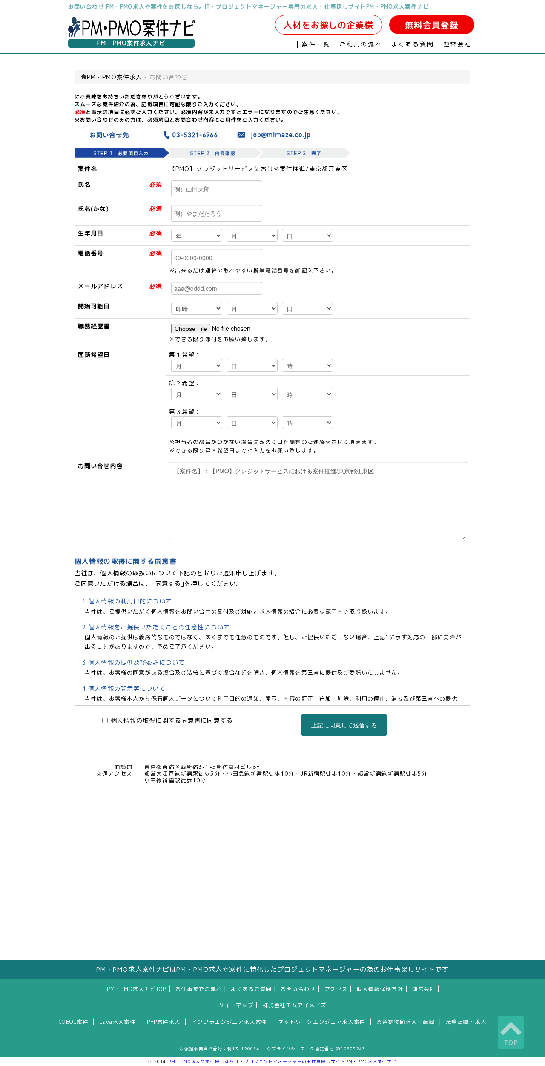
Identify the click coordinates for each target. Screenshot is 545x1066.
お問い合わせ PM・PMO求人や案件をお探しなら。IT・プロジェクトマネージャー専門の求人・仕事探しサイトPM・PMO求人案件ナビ (248, 6)
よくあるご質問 (251, 988)
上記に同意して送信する (344, 725)
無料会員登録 (432, 25)
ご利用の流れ (360, 44)
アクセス (336, 988)
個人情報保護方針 (380, 988)
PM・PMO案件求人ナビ (131, 43)
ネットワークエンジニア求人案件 (321, 1021)
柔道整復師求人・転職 (405, 1021)
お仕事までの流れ (198, 988)
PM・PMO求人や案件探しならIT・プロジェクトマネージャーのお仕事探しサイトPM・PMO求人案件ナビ (282, 1061)
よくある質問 (412, 44)
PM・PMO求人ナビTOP (136, 988)
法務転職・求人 (466, 1021)
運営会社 (457, 44)
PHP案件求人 (163, 1021)
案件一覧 (316, 44)
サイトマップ (236, 1005)
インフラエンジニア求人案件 (229, 1021)
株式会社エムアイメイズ (295, 1005)
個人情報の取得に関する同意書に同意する (172, 720)
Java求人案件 (118, 1021)
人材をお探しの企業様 (328, 25)
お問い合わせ (298, 988)
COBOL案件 (73, 1021)
